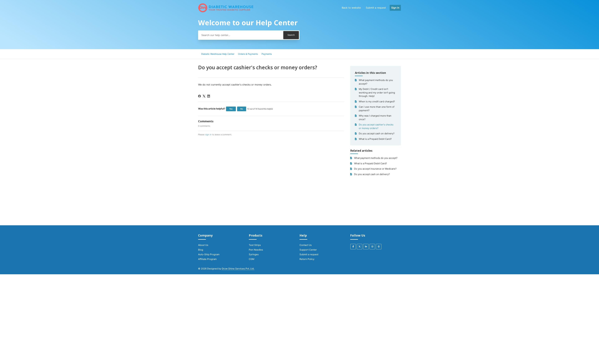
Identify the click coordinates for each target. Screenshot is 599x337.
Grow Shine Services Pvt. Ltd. (238, 268)
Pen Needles (256, 249)
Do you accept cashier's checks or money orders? (376, 126)
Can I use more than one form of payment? (376, 108)
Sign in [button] (395, 7)
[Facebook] (199, 96)
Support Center (308, 249)
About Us (203, 245)
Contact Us (306, 245)
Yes (231, 109)
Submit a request (376, 7)
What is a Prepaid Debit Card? (375, 138)
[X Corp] (204, 96)
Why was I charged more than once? (375, 117)
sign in (208, 134)
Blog (200, 249)
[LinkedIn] (208, 96)
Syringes (254, 254)
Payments (267, 54)
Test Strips (255, 245)
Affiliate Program (207, 259)
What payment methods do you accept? (376, 82)
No (241, 109)
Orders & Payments (248, 54)
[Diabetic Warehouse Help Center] (226, 7)
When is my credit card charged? (377, 101)
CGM (251, 259)
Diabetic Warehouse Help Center (217, 54)
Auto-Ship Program (208, 254)
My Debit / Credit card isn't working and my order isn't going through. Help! (377, 93)
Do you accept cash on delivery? (376, 133)
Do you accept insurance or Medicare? (375, 168)
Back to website (351, 7)
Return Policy (307, 259)
